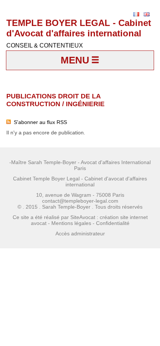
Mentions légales (71, 223)
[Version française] (136, 14)
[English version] (146, 14)
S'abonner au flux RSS (39, 122)
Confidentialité (112, 223)
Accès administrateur (80, 233)
